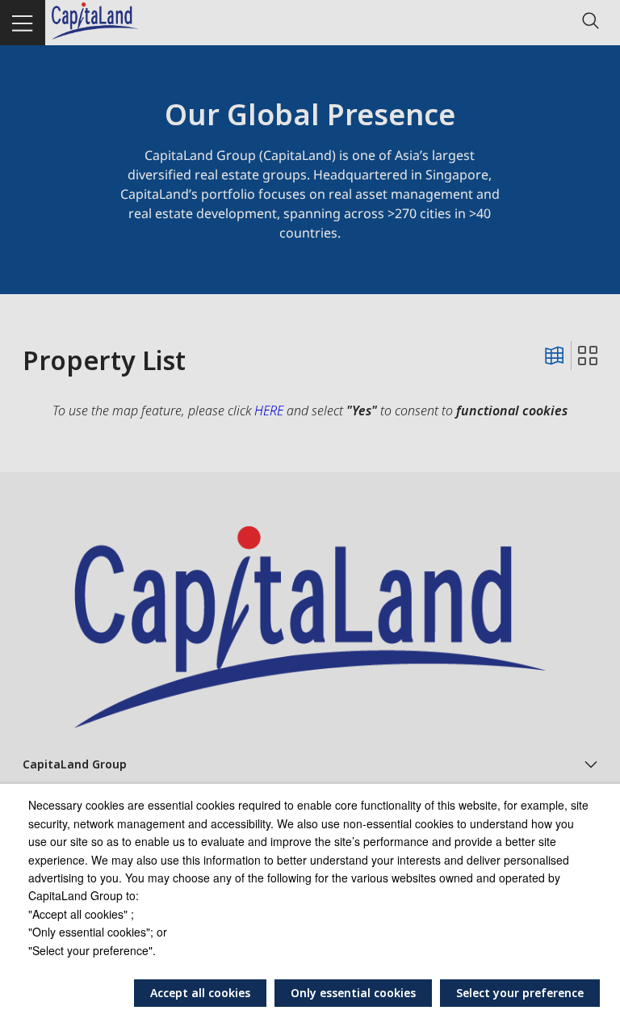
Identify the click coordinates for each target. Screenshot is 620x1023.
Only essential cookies (353, 992)
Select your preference (520, 992)
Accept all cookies (200, 992)
